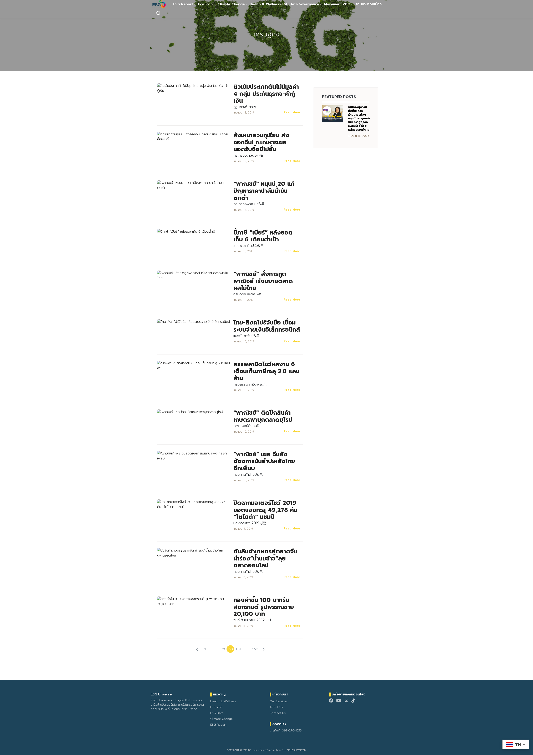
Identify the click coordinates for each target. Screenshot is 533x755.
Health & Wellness (265, 4)
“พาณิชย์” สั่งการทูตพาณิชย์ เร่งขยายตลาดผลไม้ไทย (263, 281)
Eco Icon (205, 4)
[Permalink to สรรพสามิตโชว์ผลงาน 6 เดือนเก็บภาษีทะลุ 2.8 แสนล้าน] (193, 365)
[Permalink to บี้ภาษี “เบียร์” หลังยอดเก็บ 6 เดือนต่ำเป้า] (187, 231)
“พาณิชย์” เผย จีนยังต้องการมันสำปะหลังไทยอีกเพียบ (264, 461)
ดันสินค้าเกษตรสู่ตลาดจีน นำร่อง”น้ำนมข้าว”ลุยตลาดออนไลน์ (265, 558)
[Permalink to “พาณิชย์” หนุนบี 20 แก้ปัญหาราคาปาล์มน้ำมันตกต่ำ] (193, 185)
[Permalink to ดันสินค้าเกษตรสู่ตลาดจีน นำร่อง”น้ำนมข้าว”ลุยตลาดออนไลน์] (193, 552)
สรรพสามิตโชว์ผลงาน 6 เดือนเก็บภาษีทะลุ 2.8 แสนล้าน (266, 371)
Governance (309, 4)
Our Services (279, 701)
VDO (346, 4)
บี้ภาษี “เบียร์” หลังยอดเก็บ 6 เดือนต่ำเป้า (263, 236)
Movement (333, 4)
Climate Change (231, 4)
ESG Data (290, 4)
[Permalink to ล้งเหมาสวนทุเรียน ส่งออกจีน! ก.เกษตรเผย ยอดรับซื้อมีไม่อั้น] (193, 136)
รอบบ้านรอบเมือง (368, 4)
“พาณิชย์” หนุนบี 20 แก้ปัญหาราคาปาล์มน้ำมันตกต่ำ (264, 190)
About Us (276, 707)
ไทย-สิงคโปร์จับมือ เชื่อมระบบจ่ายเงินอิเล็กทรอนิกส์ (266, 326)
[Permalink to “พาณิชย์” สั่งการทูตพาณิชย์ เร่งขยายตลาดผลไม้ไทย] (193, 275)
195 (255, 648)
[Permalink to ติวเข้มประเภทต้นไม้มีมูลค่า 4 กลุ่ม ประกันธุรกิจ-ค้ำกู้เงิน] (193, 88)
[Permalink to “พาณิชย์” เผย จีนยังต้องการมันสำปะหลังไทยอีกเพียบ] (193, 455)
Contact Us (278, 713)
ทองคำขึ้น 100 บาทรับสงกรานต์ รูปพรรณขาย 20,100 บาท (263, 606)
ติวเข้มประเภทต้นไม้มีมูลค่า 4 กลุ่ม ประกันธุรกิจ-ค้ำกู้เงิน (266, 93)
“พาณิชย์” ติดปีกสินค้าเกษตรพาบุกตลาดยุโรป (262, 416)
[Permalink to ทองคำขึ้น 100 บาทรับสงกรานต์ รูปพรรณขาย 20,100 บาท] (193, 601)
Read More (292, 112)
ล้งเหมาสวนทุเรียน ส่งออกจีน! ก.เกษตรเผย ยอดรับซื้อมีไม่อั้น (261, 142)
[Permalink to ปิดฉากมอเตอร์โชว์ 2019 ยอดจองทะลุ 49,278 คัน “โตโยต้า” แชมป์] (193, 504)
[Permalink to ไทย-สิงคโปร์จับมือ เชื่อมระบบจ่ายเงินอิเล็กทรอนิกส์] (193, 321)
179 (222, 648)
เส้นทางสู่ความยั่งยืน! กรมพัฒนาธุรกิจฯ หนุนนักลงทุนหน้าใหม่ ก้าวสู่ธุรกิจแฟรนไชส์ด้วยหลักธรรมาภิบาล (359, 118)
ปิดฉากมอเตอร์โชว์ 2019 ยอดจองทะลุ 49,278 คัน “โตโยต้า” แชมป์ (265, 509)
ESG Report (183, 4)
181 (238, 648)
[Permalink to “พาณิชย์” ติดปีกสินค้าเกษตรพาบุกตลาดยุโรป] (190, 411)
